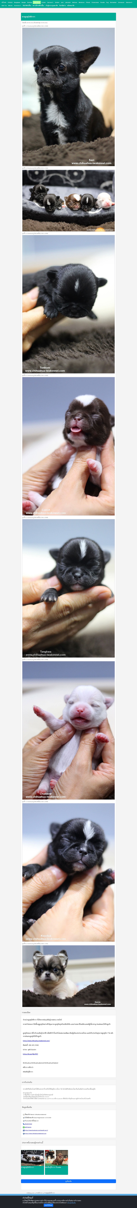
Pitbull (88, 2)
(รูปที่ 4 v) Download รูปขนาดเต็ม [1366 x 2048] (35, 375)
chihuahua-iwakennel (40, 1114)
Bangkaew (17, 2)
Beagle (24, 2)
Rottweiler (113, 2)
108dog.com (30, 1193)
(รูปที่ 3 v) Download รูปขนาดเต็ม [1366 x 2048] (35, 233)
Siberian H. (129, 2)
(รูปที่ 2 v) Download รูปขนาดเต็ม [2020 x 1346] (35, 168)
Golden (57, 2)
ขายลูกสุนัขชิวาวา (27, 1167)
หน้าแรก (4, 2)
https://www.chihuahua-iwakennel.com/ (36, 1041)
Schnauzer (121, 2)
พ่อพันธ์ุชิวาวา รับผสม (53, 1167)
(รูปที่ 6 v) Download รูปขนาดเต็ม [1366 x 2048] (35, 659)
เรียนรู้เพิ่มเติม (71, 1203)
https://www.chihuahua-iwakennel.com (35, 1133)
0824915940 (28, 1124)
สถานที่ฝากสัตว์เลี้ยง (38, 5)
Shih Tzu (4, 5)
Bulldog (29, 2)
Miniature (81, 2)
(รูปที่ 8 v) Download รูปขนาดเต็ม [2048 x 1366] (35, 943)
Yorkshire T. (17, 5)
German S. (50, 2)
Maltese (74, 2)
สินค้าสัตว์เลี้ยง (27, 5)
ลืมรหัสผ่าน (62, 5)
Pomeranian (95, 2)
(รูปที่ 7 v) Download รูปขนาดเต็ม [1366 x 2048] (35, 801)
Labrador (68, 2)
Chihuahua (37, 2)
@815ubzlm (28, 1127)
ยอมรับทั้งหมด (48, 1205)
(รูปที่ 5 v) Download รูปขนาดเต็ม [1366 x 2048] (35, 517)
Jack (62, 2)
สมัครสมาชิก (70, 5)
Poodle (102, 2)
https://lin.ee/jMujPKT (30, 1054)
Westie (10, 5)
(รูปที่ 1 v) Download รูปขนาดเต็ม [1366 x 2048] (35, 26)
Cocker (44, 2)
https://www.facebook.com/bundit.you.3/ (36, 1130)
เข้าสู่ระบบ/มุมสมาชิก (52, 5)
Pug (107, 2)
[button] (68, 1181)
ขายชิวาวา (39, 1193)
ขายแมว (10, 2)
